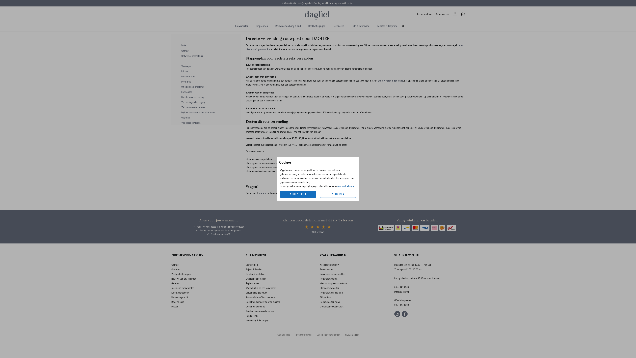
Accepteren (298, 194)
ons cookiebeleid (345, 186)
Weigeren (338, 194)
